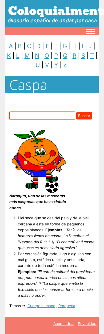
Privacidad (87, 323)
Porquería (66, 305)
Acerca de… (63, 323)
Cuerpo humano (41, 305)
